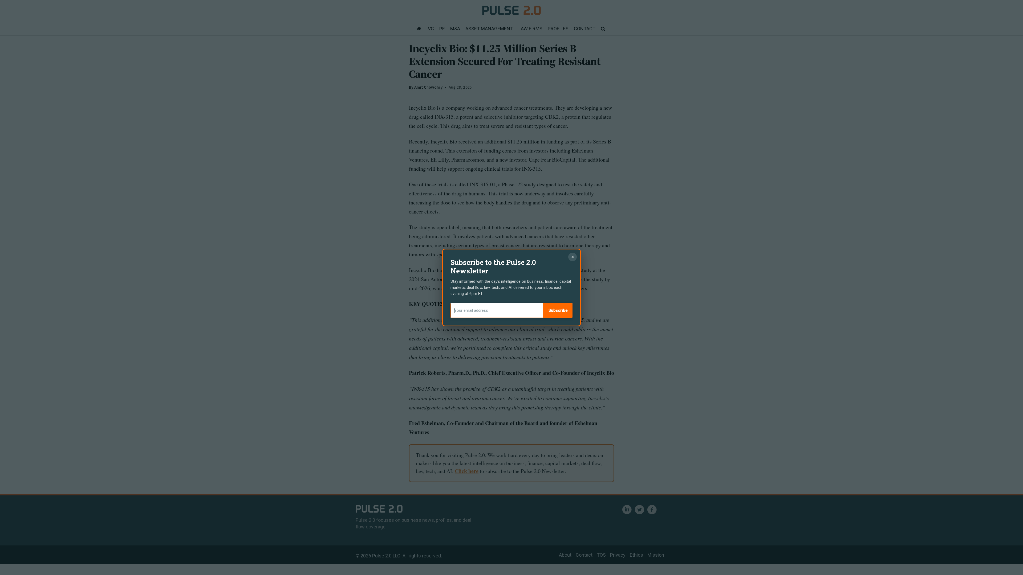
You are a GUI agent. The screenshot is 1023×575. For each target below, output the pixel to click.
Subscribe (558, 310)
